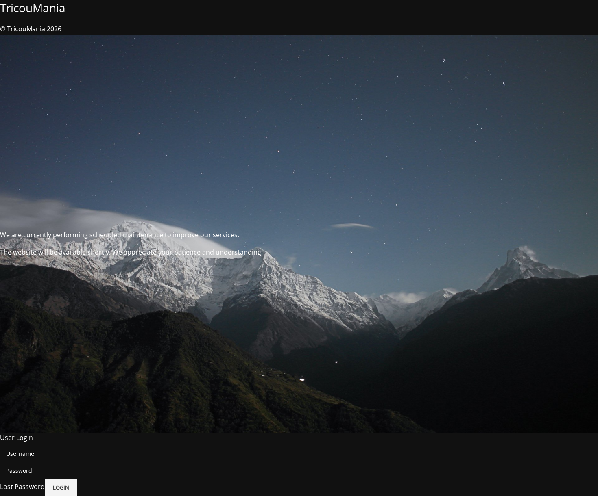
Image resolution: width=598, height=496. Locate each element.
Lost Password (22, 487)
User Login (16, 437)
